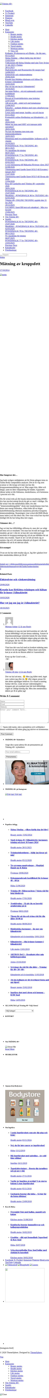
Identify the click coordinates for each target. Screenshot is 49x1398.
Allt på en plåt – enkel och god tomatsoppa (23, 103)
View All (14, 51)
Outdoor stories (16, 44)
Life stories (15, 41)
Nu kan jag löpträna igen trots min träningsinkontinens (19, 132)
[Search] (1, 255)
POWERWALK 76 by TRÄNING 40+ (21, 160)
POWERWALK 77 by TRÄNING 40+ (21, 155)
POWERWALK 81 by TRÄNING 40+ (21, 191)
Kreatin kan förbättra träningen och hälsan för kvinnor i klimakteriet (23, 591)
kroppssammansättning (30, 564)
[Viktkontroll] (11, 1265)
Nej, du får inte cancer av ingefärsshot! (27, 1145)
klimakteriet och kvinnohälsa (22, 936)
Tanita (24, 566)
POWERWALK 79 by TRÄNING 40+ (21, 146)
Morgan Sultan (11, 627)
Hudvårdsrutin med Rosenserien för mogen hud (24, 70)
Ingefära (13, 1163)
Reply (28, 627)
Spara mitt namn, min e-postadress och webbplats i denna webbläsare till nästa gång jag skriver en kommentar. (24, 728)
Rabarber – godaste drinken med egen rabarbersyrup (26, 108)
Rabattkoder (10, 248)
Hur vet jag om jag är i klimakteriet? (20, 86)
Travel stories (15, 46)
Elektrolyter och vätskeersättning (18, 74)
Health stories (16, 37)
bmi (1, 564)
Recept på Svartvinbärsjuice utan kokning (22, 98)
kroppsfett (17, 564)
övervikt (18, 566)
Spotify (8, 219)
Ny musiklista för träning (15, 150)
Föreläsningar (10, 250)
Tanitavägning (33, 566)
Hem (7, 29)
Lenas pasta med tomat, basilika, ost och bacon (24, 112)
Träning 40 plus (11, 672)
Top (1, 1357)
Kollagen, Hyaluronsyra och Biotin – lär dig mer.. (25, 53)
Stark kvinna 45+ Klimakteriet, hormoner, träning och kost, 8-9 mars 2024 (29, 841)
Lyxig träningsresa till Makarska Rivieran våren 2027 (27, 165)
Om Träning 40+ (12, 217)
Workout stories (16, 48)
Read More (10, 1049)
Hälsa (2, 257)
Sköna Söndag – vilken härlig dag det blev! (23, 58)
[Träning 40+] (6, 4)
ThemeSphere (36, 1352)
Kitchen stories (16, 39)
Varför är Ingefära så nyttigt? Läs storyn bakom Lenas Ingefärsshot (28, 1182)
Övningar (14, 873)
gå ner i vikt (8, 564)
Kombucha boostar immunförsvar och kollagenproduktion (27, 1226)
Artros (13, 962)
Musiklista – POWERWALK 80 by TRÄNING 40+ (26, 195)
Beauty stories (16, 34)
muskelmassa (9, 566)
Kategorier (9, 32)
